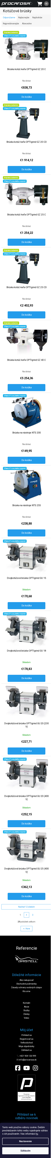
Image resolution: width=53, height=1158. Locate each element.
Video (26, 1018)
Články (26, 1014)
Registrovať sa (26, 1039)
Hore (28, 928)
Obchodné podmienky (26, 984)
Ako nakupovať (27, 980)
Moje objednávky (26, 1046)
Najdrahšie (37, 17)
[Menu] (46, 4)
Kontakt (26, 1003)
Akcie (26, 1007)
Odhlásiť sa (26, 1050)
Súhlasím (25, 1150)
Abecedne (27, 23)
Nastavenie (25, 1141)
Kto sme (26, 991)
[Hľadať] (31, 4)
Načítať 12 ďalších (26, 907)
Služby (26, 1010)
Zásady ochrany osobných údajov (26, 987)
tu (37, 1133)
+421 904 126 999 (27, 1056)
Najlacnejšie (23, 17)
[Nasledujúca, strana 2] (26, 915)
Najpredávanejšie (11, 23)
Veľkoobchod (26, 1042)
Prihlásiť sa (26, 1035)
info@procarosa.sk (28, 1060)
